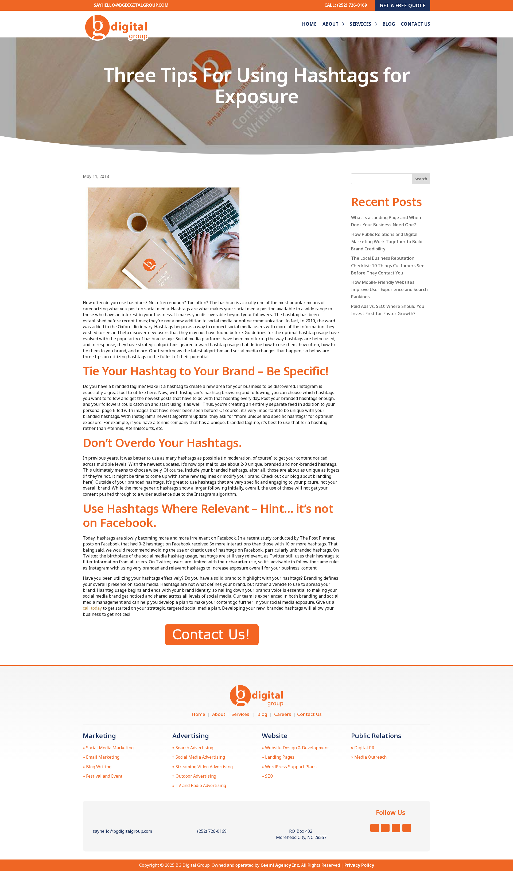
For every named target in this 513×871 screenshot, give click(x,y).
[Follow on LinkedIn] (406, 828)
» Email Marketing (101, 757)
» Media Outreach (369, 757)
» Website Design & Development (295, 748)
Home (309, 24)
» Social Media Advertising (198, 757)
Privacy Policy (359, 865)
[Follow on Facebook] (396, 828)
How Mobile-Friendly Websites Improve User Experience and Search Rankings (389, 289)
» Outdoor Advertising (194, 776)
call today (92, 608)
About (330, 24)
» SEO (267, 776)
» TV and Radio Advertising (199, 785)
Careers (283, 714)
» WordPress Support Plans (289, 767)
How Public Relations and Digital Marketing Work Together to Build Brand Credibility (386, 241)
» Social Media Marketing (108, 748)
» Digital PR (362, 748)
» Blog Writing (97, 767)
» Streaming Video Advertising (202, 767)
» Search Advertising (192, 748)
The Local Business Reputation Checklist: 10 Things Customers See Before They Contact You (388, 265)
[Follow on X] (385, 828)
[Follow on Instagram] (374, 828)
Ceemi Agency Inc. (280, 865)
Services (360, 24)
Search (421, 178)
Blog (389, 24)
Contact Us (415, 24)
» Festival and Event (102, 776)
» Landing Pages (278, 757)
